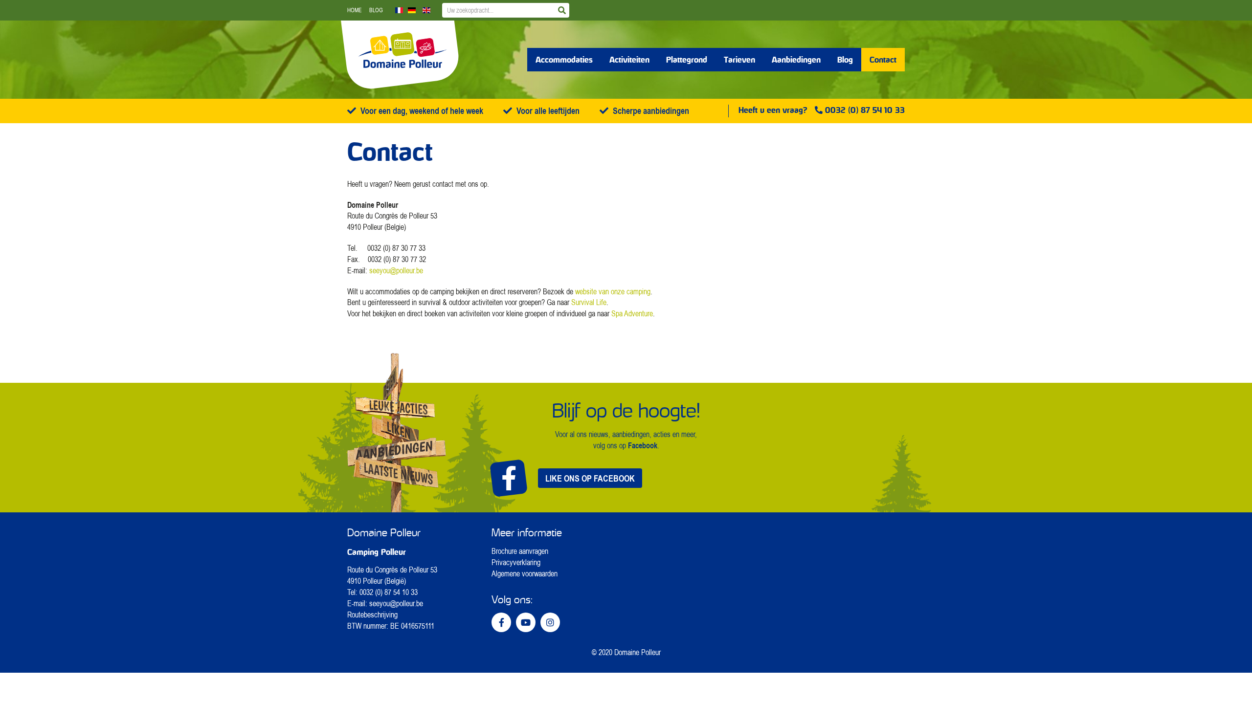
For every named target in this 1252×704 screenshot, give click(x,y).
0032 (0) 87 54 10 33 (865, 110)
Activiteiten (629, 60)
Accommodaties (564, 60)
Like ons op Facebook (590, 478)
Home (354, 10)
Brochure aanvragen (520, 551)
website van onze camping (612, 291)
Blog (376, 10)
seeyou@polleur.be (396, 270)
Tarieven (739, 60)
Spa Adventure (632, 313)
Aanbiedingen (796, 60)
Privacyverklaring (516, 562)
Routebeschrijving (372, 614)
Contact (883, 60)
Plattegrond (686, 60)
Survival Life (588, 302)
